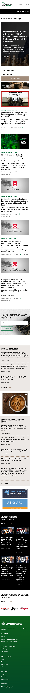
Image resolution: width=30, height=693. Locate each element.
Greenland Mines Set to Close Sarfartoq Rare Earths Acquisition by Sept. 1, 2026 (14, 450)
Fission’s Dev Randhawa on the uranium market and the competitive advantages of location (14, 243)
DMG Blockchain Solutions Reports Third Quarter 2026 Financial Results (14, 459)
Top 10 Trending (9, 349)
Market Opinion (5, 649)
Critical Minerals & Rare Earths (9, 639)
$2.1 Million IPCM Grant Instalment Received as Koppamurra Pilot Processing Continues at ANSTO (15, 439)
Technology (4, 651)
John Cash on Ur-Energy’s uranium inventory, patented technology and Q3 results (14, 115)
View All (4, 387)
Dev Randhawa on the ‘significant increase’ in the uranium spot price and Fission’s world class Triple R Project (14, 202)
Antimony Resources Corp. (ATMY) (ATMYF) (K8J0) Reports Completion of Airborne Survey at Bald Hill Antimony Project (13, 427)
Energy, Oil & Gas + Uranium (9, 110)
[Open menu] (3, 11)
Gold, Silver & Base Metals (8, 646)
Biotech (3, 636)
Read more (7, 56)
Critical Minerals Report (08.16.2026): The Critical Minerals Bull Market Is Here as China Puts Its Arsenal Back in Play (14, 366)
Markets (16, 78)
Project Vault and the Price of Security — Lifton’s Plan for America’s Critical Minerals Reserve (14, 377)
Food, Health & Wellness (8, 644)
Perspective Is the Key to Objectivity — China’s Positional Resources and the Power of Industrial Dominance (14, 37)
